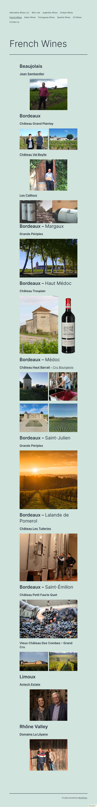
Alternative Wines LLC (19, 12)
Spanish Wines (63, 17)
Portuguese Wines (46, 17)
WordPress (82, 798)
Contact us (14, 22)
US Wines (77, 17)
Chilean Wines (66, 12)
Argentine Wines (50, 12)
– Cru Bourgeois (46, 367)
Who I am (36, 12)
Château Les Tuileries (35, 528)
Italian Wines (30, 17)
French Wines (15, 17)
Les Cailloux (28, 195)
